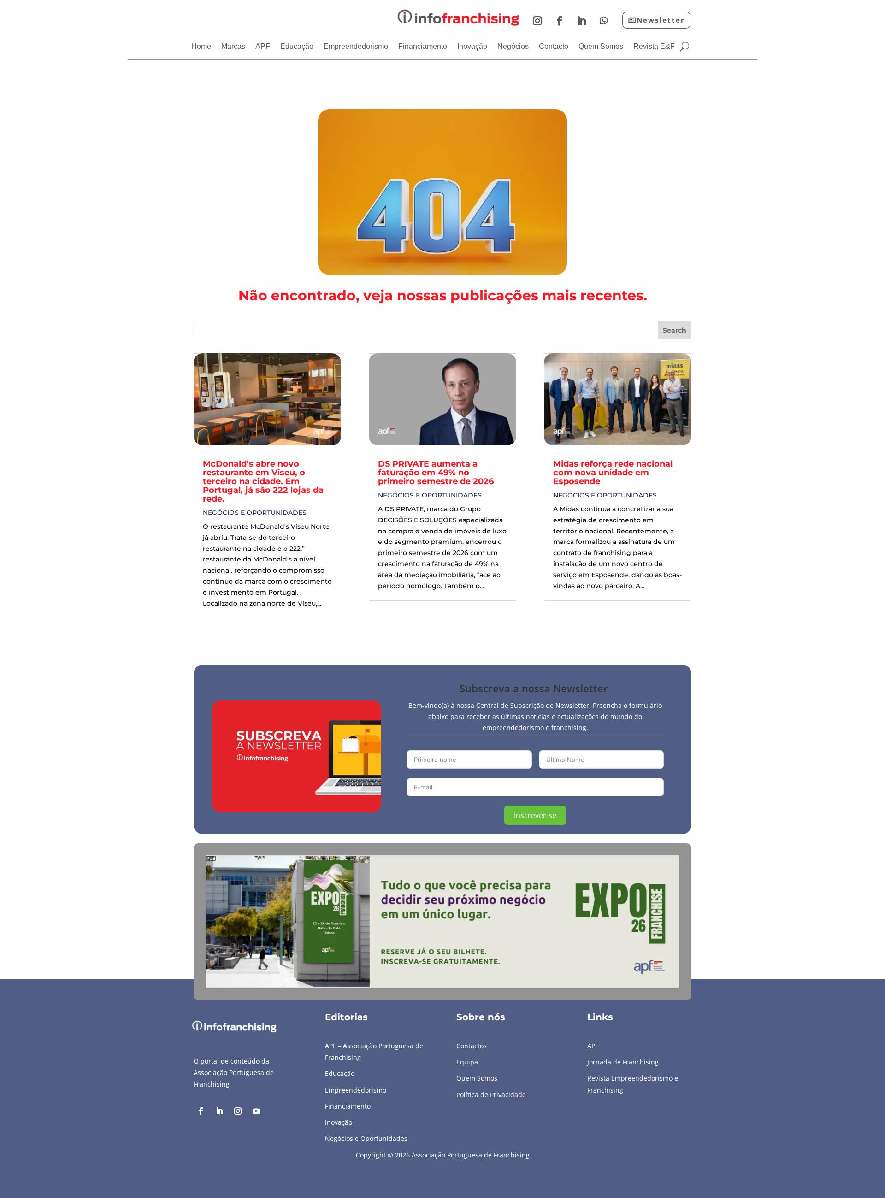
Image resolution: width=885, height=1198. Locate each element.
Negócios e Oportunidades (255, 512)
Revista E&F (654, 46)
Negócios (513, 46)
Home (201, 46)
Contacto (553, 46)
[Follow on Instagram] (537, 21)
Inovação (472, 46)
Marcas (233, 46)
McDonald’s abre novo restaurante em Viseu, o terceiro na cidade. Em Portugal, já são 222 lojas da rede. (263, 481)
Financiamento (422, 46)
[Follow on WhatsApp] (604, 21)
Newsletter (661, 19)
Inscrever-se (535, 815)
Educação (296, 46)
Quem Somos (600, 46)
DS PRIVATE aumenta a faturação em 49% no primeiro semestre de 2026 (436, 472)
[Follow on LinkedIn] (581, 21)
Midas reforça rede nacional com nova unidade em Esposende (613, 472)
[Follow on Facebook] (559, 21)
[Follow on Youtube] (256, 1111)
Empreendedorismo (356, 46)
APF (262, 46)
